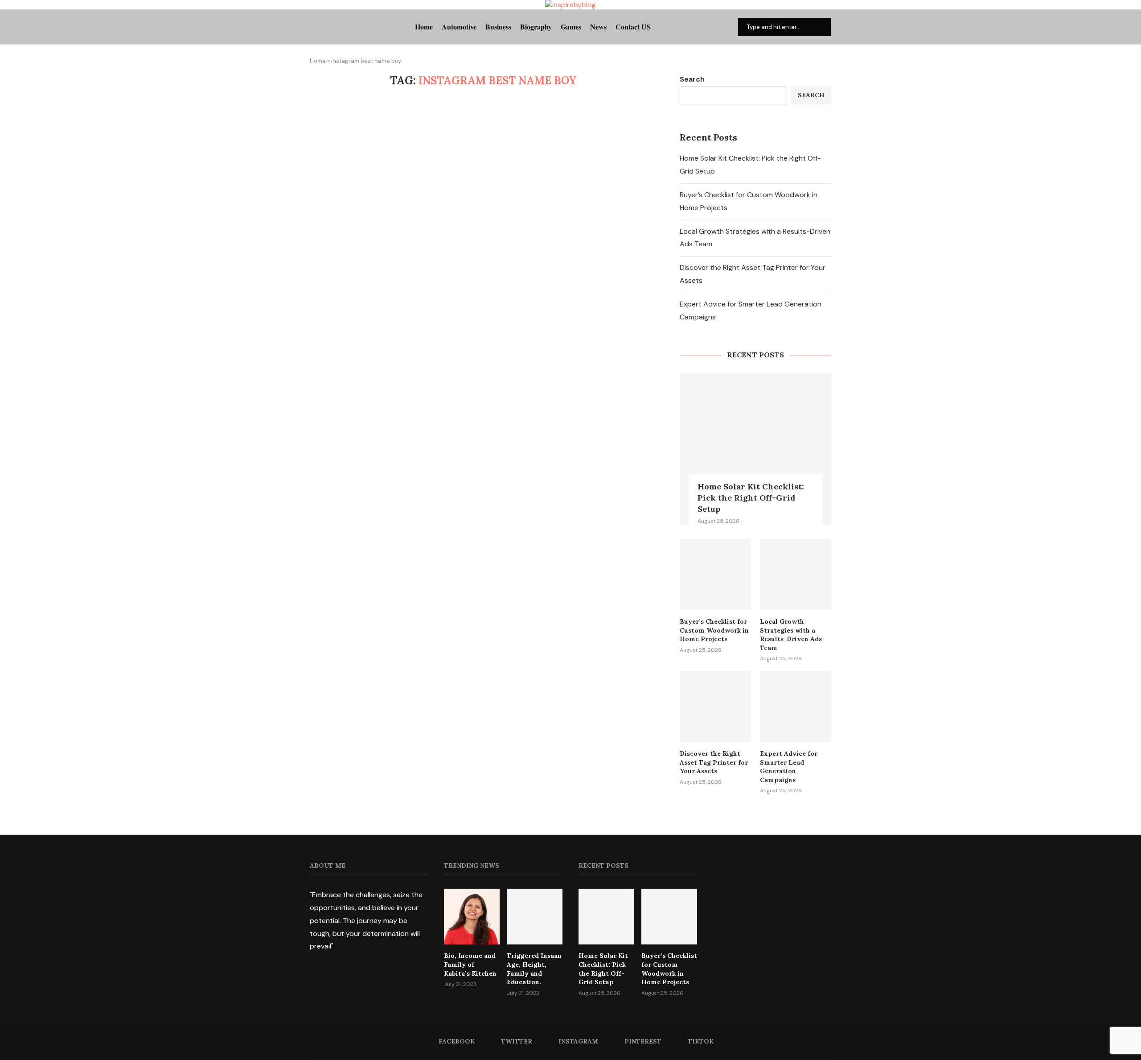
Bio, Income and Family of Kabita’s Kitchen (470, 964)
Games (571, 26)
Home (424, 26)
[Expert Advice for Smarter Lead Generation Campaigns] (795, 706)
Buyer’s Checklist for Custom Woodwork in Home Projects (714, 630)
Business (498, 26)
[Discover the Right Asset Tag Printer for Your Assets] (715, 706)
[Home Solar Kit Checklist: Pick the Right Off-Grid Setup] (755, 449)
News (598, 26)
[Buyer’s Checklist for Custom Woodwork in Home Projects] (715, 574)
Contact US (633, 26)
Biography (536, 26)
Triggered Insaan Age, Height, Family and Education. (534, 969)
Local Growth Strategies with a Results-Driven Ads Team (791, 634)
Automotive (459, 26)
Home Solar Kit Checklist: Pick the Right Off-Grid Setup (751, 497)
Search (692, 79)
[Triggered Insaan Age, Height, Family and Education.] (534, 916)
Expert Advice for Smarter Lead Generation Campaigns (788, 766)
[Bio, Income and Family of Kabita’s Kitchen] (472, 916)
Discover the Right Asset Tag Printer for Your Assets (714, 762)
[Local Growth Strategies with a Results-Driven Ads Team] (795, 574)
